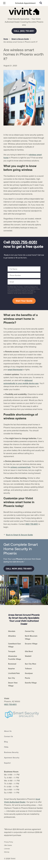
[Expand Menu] (25, 16)
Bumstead (12, 664)
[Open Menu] (4, 3)
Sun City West (30, 664)
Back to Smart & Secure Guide (19, 534)
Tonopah (11, 651)
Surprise (11, 668)
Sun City (11, 678)
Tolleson (28, 668)
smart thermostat (15, 369)
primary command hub (21, 467)
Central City (29, 631)
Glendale (11, 631)
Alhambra (12, 636)
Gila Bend (29, 651)
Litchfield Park (14, 673)
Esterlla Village (31, 683)
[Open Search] (41, 3)
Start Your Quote (24, 300)
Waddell (28, 656)
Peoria (27, 678)
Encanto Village (31, 643)
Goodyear (29, 673)
